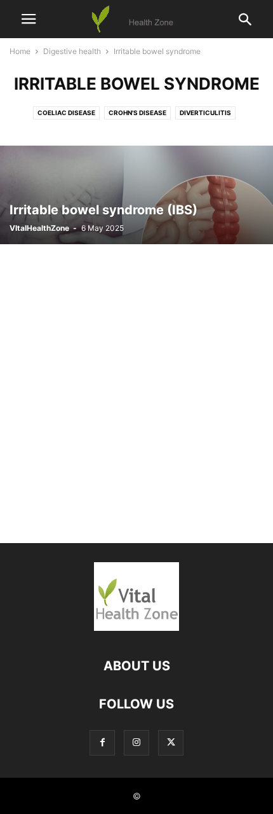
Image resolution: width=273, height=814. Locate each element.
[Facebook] (102, 742)
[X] (170, 742)
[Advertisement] (136, 387)
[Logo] (136, 627)
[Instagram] (136, 742)
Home (20, 51)
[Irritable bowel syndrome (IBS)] (136, 195)
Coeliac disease (66, 112)
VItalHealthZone (39, 228)
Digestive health (72, 51)
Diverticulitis (205, 112)
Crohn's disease (137, 112)
